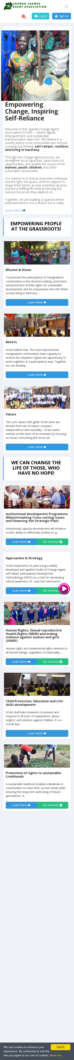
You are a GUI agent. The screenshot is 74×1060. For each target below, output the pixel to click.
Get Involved (51, 542)
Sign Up (63, 16)
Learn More (14, 210)
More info (56, 1055)
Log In (42, 16)
